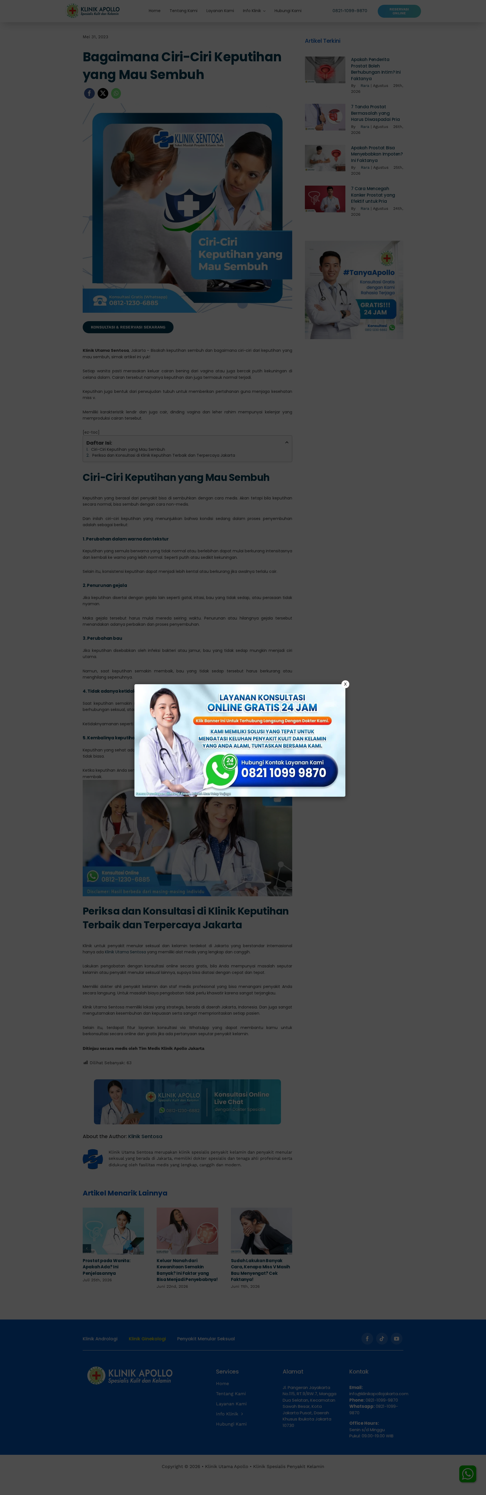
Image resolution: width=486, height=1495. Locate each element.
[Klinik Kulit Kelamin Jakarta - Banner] (239, 740)
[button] (243, 747)
